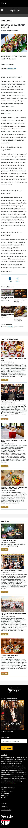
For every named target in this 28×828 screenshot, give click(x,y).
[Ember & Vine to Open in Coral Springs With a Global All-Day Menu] (12, 478)
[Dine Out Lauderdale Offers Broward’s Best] (12, 349)
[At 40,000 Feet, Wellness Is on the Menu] (20, 311)
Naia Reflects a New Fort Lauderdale (7, 315)
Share (17, 281)
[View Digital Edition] (12, 715)
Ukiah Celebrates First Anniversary (12, 571)
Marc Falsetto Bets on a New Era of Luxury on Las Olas (20, 300)
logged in (10, 326)
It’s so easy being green (8, 540)
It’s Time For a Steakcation (10, 655)
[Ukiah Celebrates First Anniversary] (12, 562)
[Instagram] (3, 3)
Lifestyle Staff (11, 403)
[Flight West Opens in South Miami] (12, 392)
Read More (4, 379)
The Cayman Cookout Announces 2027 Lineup (13, 613)
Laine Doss (11, 362)
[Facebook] (1, 3)
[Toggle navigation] (2, 10)
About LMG (4, 803)
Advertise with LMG (6, 810)
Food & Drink (6, 21)
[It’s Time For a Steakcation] (12, 646)
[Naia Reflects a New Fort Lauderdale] (7, 309)
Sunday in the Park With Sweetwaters (7, 298)
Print (10, 281)
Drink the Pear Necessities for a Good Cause (13, 441)
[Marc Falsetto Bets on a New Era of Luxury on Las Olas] (20, 293)
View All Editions (7, 731)
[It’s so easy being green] (12, 532)
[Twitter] (6, 3)
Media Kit (3, 798)
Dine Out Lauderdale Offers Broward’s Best (13, 359)
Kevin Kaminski (14, 30)
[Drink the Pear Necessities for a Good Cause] (12, 431)
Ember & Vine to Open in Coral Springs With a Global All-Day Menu (14, 487)
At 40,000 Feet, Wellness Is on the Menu (20, 318)
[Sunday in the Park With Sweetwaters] (7, 293)
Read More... (12, 783)
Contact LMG (4, 806)
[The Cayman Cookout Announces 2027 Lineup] (12, 604)
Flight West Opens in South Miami (12, 401)
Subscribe (6, 748)
